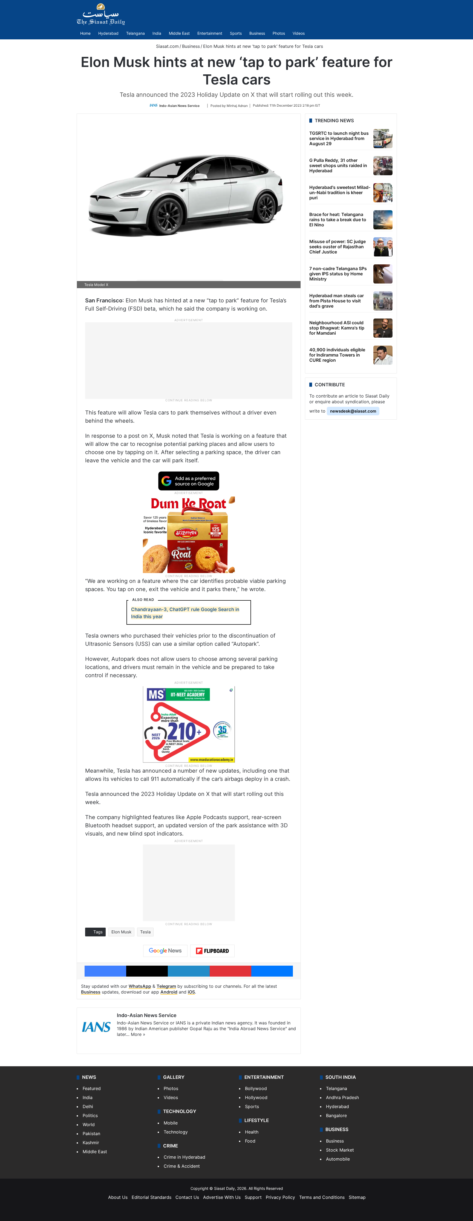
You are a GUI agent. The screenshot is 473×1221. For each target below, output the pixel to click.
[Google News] (165, 951)
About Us (118, 1197)
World (89, 1124)
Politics (90, 1115)
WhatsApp (140, 986)
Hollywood (256, 1097)
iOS (191, 992)
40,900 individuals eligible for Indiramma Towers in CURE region (337, 355)
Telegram (166, 986)
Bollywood (256, 1088)
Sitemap (357, 1197)
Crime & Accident (182, 1166)
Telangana (135, 33)
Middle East (179, 33)
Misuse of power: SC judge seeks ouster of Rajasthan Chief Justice (337, 247)
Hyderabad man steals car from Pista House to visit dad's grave (336, 301)
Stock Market (340, 1150)
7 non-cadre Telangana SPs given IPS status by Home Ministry (338, 274)
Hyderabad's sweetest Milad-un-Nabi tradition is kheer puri (339, 192)
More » (138, 1034)
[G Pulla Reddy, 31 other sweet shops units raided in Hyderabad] (383, 165)
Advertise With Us (222, 1197)
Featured (92, 1088)
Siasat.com (167, 46)
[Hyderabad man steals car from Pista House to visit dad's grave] (383, 301)
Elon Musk (121, 931)
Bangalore (336, 1115)
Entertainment (209, 33)
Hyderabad (108, 33)
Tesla (145, 931)
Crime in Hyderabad (184, 1157)
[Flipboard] (212, 951)
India (156, 33)
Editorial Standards (151, 1197)
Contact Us (187, 1197)
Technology (176, 1132)
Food (250, 1141)
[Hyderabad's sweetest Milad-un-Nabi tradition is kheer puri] (383, 192)
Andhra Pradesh (342, 1097)
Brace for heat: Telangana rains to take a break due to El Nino (337, 219)
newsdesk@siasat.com (353, 411)
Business (257, 33)
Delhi (88, 1106)
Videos (299, 33)
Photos (279, 33)
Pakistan (91, 1133)
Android (168, 992)
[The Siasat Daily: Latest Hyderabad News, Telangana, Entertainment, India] (101, 14)
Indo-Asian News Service (179, 105)
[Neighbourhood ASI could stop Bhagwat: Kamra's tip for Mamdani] (383, 328)
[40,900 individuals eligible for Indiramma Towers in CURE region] (383, 355)
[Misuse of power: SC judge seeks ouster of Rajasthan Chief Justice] (383, 246)
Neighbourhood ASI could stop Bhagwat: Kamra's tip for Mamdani (336, 328)
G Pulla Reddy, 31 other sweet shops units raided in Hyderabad (338, 165)
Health (251, 1132)
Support (253, 1197)
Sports (236, 33)
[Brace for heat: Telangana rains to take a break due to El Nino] (383, 219)
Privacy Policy (280, 1197)
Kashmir (91, 1142)
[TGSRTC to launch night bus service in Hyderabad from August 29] (383, 138)
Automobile (338, 1159)
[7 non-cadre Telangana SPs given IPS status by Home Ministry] (383, 274)
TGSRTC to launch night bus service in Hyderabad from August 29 (339, 138)
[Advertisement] (189, 360)
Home (85, 33)
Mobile (171, 1123)
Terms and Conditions (322, 1197)
